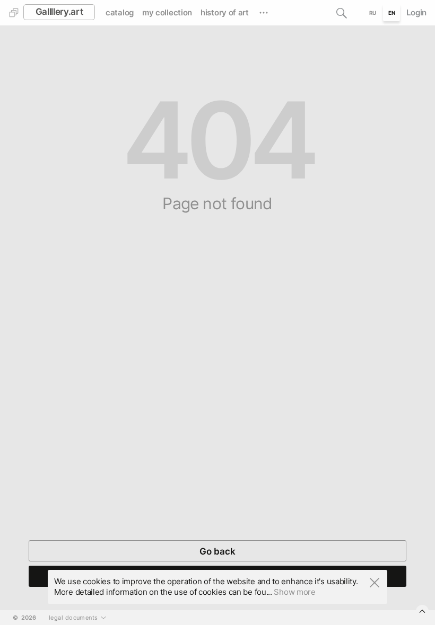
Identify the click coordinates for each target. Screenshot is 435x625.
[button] (341, 12)
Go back (217, 551)
